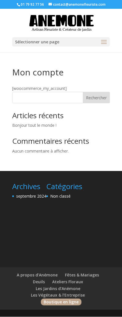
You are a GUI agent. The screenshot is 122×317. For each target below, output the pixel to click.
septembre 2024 (31, 196)
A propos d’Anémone (37, 275)
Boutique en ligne (61, 302)
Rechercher (96, 97)
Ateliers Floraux (67, 281)
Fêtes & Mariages (82, 275)
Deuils (39, 281)
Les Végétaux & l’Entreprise (58, 295)
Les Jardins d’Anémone (58, 288)
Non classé (60, 196)
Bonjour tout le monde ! (34, 125)
